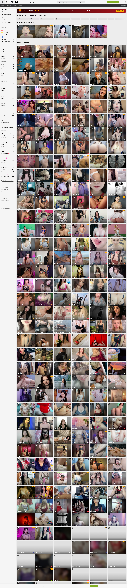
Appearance (23, 18)
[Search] (75, 2)
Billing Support (4, 189)
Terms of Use (4, 198)
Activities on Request (62, 18)
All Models (3, 204)
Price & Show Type (47, 18)
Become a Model (5, 200)
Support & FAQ (4, 187)
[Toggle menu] (2, 2)
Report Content (4, 191)
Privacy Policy (4, 196)
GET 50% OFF (120, 10)
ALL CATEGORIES (8, 180)
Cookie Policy (78, 586)
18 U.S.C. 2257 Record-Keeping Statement (6, 208)
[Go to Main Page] (12, 2)
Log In (122, 2)
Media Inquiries (4, 193)
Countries (34, 18)
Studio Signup (4, 202)
